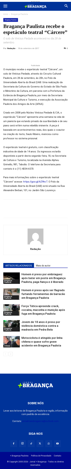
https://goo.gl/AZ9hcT (35, 181)
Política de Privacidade (41, 456)
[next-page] (11, 354)
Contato (57, 456)
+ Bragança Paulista (19, 456)
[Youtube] (57, 443)
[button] (5, 6)
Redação (11, 48)
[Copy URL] (6, 56)
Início (5, 14)
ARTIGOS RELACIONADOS (18, 265)
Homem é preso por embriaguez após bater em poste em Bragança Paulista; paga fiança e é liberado (43, 278)
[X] (21, 56)
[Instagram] (22, 443)
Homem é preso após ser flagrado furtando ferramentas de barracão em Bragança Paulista (43, 293)
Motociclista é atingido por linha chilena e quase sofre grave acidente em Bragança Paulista (41, 341)
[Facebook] (14, 56)
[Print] (44, 56)
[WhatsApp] (37, 56)
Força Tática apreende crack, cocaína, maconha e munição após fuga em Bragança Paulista (43, 309)
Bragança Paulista (19, 14)
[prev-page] (5, 354)
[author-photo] (35, 244)
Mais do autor (43, 265)
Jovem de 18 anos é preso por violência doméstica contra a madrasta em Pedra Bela (40, 325)
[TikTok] (31, 443)
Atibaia (7, 346)
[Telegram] (52, 56)
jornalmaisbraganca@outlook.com (40, 421)
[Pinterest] (29, 56)
